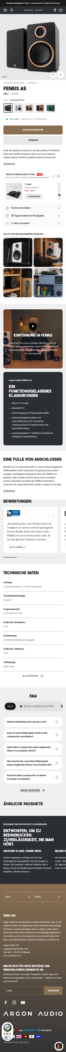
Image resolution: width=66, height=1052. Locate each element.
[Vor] (58, 176)
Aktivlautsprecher (13, 83)
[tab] (10, 706)
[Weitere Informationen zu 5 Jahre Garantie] (59, 223)
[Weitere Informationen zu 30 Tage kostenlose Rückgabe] (59, 216)
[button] (9, 164)
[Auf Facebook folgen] (5, 1002)
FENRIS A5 (32, 83)
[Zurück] (54, 176)
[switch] (7, 1038)
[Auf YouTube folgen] (23, 1002)
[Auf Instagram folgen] (14, 1002)
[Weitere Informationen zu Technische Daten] (59, 208)
